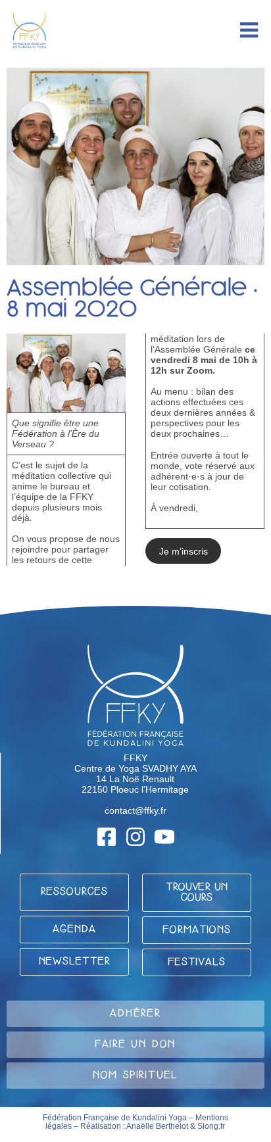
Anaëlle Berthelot (157, 1126)
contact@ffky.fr (135, 810)
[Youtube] (164, 836)
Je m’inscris (183, 551)
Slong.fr (211, 1126)
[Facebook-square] (106, 836)
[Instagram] (135, 836)
